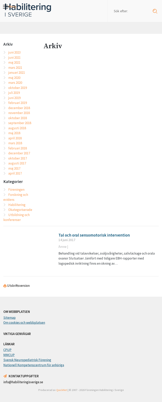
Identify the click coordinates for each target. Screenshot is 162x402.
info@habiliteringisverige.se (23, 382)
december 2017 (19, 153)
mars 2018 (15, 143)
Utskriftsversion (18, 285)
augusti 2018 (17, 128)
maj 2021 (14, 62)
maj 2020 (14, 77)
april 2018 (15, 138)
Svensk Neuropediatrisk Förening (27, 360)
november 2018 (19, 113)
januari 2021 (16, 72)
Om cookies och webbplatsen (24, 322)
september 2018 (19, 123)
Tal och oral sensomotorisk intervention (94, 235)
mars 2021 (15, 67)
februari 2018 (17, 148)
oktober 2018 (17, 118)
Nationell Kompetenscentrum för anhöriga (33, 365)
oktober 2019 (17, 88)
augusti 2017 (17, 163)
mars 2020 (15, 82)
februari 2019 (17, 103)
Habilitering (16, 205)
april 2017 (15, 173)
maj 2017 (14, 168)
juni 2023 (14, 52)
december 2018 (19, 108)
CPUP (7, 350)
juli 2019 (14, 93)
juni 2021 (14, 57)
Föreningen (16, 189)
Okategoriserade (20, 210)
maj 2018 (14, 133)
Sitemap (9, 317)
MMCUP (9, 355)
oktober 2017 (17, 158)
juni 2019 (14, 98)
